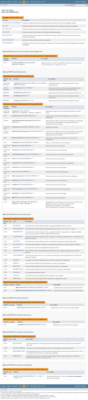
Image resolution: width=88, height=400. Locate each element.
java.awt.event (7, 29)
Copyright (3, 396)
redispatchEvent (32, 202)
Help (44, 2)
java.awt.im (6, 32)
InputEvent (16, 247)
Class (20, 2)
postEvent (23, 142)
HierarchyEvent (18, 244)
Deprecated (33, 2)
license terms (23, 398)
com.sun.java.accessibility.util (11, 22)
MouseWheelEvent (18, 269)
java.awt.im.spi (7, 35)
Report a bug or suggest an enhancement (11, 391)
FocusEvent (16, 241)
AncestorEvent (17, 343)
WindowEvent (17, 278)
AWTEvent (19, 17)
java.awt (5, 25)
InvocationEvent (18, 255)
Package (15, 2)
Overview (3, 2)
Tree (28, 2)
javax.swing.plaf (7, 42)
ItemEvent (16, 260)
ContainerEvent (18, 236)
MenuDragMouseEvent (19, 351)
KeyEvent (16, 263)
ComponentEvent (18, 231)
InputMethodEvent (18, 250)
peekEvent (25, 95)
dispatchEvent (23, 115)
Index (40, 2)
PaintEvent (16, 272)
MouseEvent (16, 266)
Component (15, 203)
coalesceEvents (26, 83)
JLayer (40, 376)
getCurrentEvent (27, 88)
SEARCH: (67, 5)
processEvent (20, 145)
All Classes (4, 4)
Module (9, 2)
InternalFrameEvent (19, 348)
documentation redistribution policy (40, 398)
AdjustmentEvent (18, 228)
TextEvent (16, 275)
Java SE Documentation (40, 392)
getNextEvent (26, 92)
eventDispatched (29, 62)
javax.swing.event (8, 39)
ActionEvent (17, 225)
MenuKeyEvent (17, 356)
